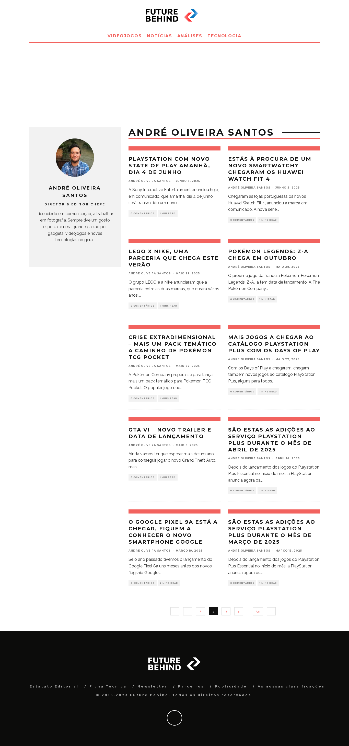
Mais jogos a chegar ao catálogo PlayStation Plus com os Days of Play (274, 344)
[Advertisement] (174, 81)
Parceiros (191, 686)
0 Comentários (143, 213)
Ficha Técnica (108, 686)
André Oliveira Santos (150, 181)
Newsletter (152, 686)
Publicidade (231, 686)
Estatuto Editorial (54, 686)
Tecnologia (224, 35)
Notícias (159, 35)
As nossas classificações (291, 686)
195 (258, 611)
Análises (189, 35)
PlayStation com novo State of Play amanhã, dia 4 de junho (169, 165)
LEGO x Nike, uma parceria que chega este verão (174, 258)
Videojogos (125, 35)
